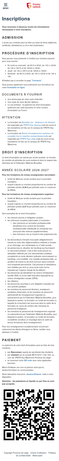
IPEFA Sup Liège (28, 138)
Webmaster (38, 455)
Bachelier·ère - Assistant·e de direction (38, 122)
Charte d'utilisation (38, 452)
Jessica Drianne (33, 374)
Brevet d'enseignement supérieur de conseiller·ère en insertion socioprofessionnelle (30, 134)
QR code (28, 360)
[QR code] (29, 415)
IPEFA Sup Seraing (32, 125)
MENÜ (6, 8)
